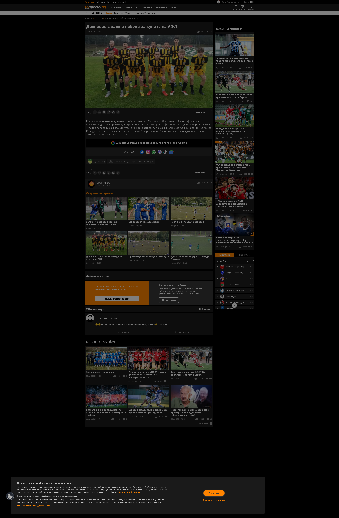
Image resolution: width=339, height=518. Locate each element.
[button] (10, 496)
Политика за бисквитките (131, 492)
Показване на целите (214, 500)
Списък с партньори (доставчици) (33, 505)
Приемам (214, 493)
